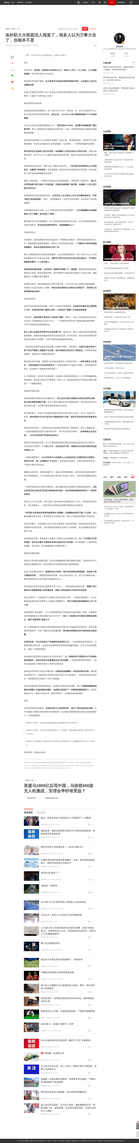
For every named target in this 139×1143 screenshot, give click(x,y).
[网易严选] (93, 2)
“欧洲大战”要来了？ (50, 873)
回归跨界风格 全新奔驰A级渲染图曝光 (117, 429)
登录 (112, 2)
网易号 (14, 29)
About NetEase (40, 1141)
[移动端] (79, 2)
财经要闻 (107, 291)
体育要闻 (107, 187)
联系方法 (55, 1141)
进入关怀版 (28, 2)
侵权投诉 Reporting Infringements (114, 1141)
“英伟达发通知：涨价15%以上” (114, 368)
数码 (133, 477)
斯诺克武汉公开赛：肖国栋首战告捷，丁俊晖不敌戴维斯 (68, 1011)
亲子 (126, 477)
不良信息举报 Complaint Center (87, 1141)
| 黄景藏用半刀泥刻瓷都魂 (115, 458)
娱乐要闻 (107, 242)
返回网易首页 (31, 798)
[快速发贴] (12, 57)
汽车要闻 (107, 388)
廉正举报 (100, 1141)
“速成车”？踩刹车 (49, 886)
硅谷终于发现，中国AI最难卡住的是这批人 (118, 363)
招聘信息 (61, 1141)
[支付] (100, 2)
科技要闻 (107, 342)
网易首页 (7, 2)
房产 (112, 477)
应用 (12, 2)
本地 (119, 477)
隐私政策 (74, 1141)
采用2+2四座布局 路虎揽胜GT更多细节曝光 (119, 417)
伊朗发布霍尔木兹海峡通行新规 (115, 312)
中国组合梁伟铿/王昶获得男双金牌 (57, 972)
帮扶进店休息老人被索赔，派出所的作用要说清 (63, 1092)
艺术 (105, 477)
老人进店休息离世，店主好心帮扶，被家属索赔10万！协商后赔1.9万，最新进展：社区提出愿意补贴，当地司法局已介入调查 (68, 1108)
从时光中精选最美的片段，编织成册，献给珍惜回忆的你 (119, 49)
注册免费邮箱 (121, 2)
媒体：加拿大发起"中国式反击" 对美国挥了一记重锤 (66, 818)
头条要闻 (107, 131)
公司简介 (48, 1141)
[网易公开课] (85, 2)
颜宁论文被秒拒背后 (50, 943)
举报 (95, 45)
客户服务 (68, 1141)
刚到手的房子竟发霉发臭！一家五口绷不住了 (62, 847)
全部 (133, 62)
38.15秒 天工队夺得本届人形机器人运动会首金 (63, 902)
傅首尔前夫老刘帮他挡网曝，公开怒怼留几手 (119, 273)
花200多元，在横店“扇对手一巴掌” (57, 1024)
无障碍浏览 (20, 2)
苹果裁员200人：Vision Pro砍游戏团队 (117, 378)
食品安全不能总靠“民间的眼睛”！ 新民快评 (62, 959)
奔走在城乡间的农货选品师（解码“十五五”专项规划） (66, 1040)
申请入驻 (93, 29)
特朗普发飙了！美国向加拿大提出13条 (117, 317)
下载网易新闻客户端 (51, 798)
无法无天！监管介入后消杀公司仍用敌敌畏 (61, 915)
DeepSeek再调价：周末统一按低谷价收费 (118, 373)
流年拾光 (28, 45)
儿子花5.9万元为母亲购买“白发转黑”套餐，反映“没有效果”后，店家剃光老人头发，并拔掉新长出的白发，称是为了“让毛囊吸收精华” (68, 931)
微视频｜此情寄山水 (54, 1053)
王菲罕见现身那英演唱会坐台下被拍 (116, 268)
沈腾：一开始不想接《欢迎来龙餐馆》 (117, 263)
